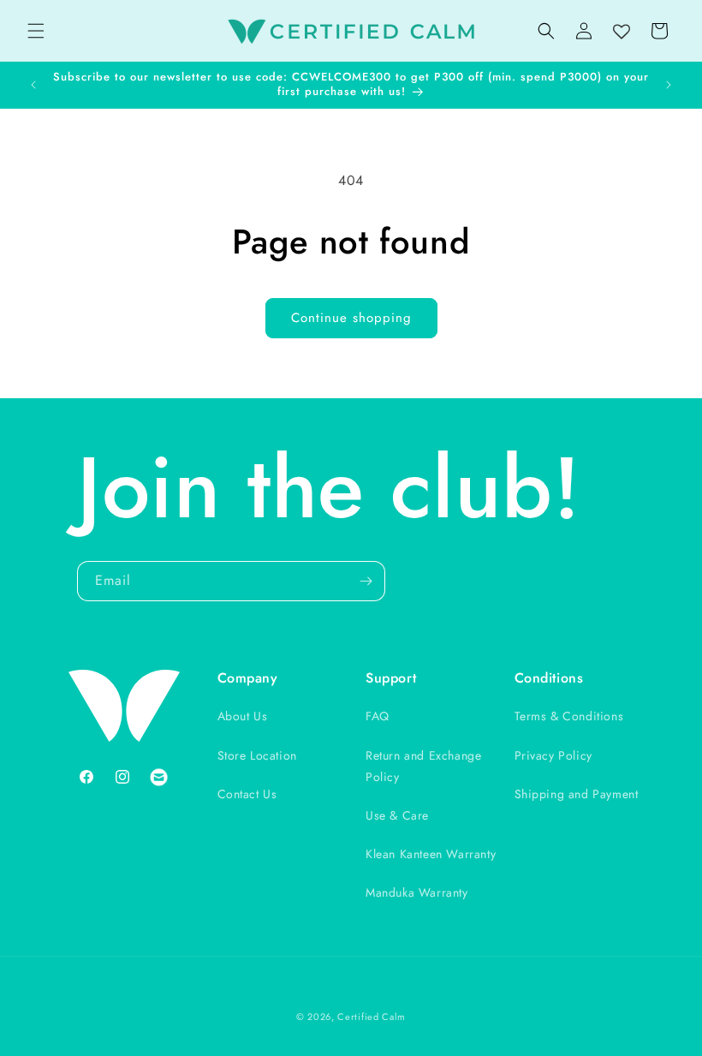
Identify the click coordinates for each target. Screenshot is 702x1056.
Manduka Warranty (417, 892)
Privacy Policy (553, 755)
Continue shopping (351, 317)
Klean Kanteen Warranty (431, 853)
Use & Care (397, 815)
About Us (242, 716)
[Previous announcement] (33, 85)
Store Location (257, 755)
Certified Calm (371, 1016)
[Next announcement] (668, 85)
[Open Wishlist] (621, 32)
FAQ (378, 716)
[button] (36, 31)
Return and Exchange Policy (423, 766)
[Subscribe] (365, 581)
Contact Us (247, 793)
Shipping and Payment (577, 793)
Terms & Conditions (569, 716)
